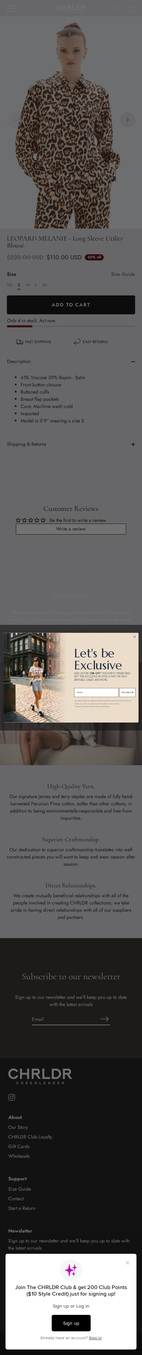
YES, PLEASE (127, 692)
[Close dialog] (134, 636)
